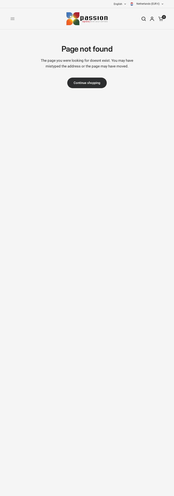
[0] (159, 18)
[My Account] (152, 18)
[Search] (143, 18)
